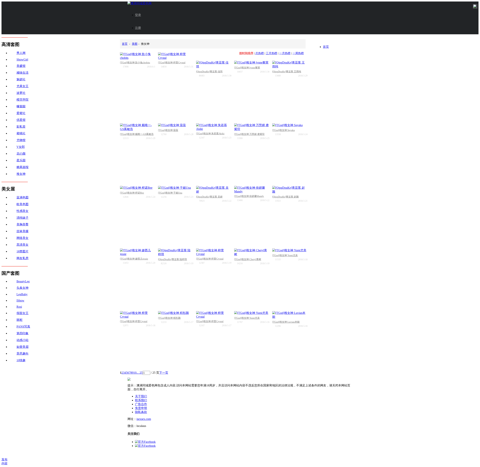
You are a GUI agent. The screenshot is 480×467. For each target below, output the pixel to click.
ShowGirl (22, 59)
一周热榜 (298, 53)
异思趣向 (22, 353)
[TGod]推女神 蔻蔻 (168, 130)
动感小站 (22, 340)
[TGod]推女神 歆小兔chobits (135, 62)
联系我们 (141, 400)
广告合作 (141, 404)
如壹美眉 (22, 346)
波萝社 (21, 92)
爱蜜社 (21, 113)
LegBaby (22, 294)
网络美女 (22, 237)
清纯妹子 (22, 217)
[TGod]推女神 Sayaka (283, 130)
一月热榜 (284, 53)
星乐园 (21, 160)
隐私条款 (141, 412)
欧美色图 (22, 204)
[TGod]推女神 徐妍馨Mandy (249, 196)
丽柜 (19, 319)
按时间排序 (246, 53)
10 (135, 372)
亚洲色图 (22, 197)
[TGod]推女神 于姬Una (170, 192)
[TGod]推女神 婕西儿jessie (134, 258)
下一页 (163, 372)
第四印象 (22, 333)
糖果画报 (22, 167)
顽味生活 (22, 72)
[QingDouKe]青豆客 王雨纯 (286, 71)
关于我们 (141, 396)
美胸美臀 (22, 224)
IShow (20, 300)
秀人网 (21, 53)
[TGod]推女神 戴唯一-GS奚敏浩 (137, 134)
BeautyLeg (23, 281)
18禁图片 (22, 251)
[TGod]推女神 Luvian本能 (286, 321)
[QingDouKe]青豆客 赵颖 (285, 196)
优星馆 (21, 119)
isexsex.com (143, 419)
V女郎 (20, 146)
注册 (138, 27)
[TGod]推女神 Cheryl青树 (247, 259)
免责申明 (141, 408)
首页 (326, 46)
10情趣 (21, 360)
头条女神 (22, 287)
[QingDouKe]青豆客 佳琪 (209, 71)
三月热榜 (271, 53)
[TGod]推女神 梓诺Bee (132, 192)
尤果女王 (22, 86)
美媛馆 (21, 65)
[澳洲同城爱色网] (140, 3)
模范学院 (22, 99)
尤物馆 (21, 140)
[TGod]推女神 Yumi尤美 (285, 255)
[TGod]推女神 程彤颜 (169, 318)
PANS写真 (23, 326)
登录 (138, 14)
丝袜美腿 (22, 231)
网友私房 (22, 258)
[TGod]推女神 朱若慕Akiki (210, 133)
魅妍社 (21, 79)
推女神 (21, 173)
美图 (134, 43)
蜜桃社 (21, 133)
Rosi (19, 306)
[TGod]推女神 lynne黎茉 (247, 67)
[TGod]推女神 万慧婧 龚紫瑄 (249, 134)
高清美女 (22, 244)
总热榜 (259, 53)
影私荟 (21, 126)
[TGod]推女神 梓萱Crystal (171, 62)
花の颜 (21, 153)
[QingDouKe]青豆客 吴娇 (209, 196)
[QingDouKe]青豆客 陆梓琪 (172, 259)
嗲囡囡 (21, 106)
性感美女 (22, 211)
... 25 (139, 372)
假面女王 (22, 313)
